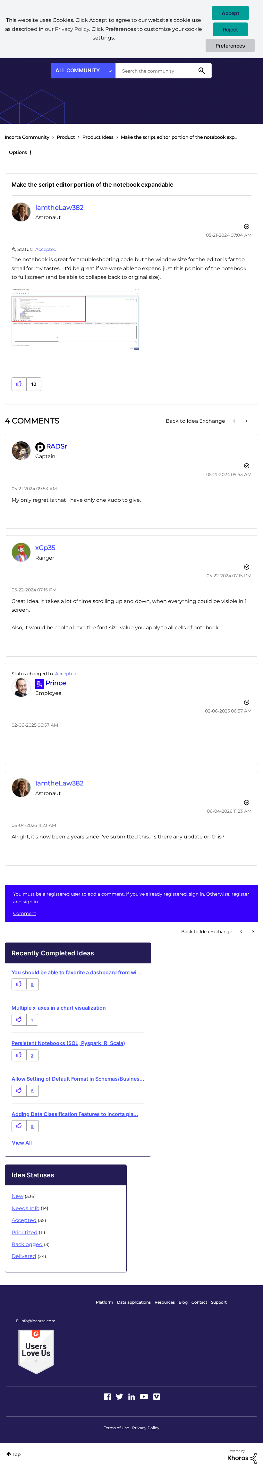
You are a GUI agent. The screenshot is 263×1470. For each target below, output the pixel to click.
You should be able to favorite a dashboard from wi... (76, 972)
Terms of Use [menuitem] (116, 1427)
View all (22, 1142)
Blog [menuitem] (183, 1302)
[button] (230, 13)
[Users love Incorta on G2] (36, 1351)
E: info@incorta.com (35, 1320)
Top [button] (17, 1454)
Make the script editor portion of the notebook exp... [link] (179, 137)
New (17, 1196)
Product (66, 137)
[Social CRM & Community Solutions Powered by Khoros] (242, 1456)
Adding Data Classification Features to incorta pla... (75, 1114)
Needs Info (25, 1208)
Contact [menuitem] (199, 1302)
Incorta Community (27, 137)
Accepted (45, 249)
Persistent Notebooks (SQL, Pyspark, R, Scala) (68, 1043)
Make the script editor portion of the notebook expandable (93, 184)
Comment (24, 913)
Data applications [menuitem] (134, 1302)
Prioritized (25, 1232)
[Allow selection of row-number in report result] (246, 421)
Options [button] (18, 152)
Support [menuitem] (219, 1302)
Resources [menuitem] (165, 1302)
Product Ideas (98, 137)
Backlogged (27, 1244)
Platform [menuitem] (104, 1302)
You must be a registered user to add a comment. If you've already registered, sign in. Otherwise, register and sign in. (131, 898)
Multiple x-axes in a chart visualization (59, 1008)
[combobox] (163, 70)
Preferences (230, 45)
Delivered (24, 1256)
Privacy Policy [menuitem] (145, 1427)
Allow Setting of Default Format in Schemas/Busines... (78, 1079)
